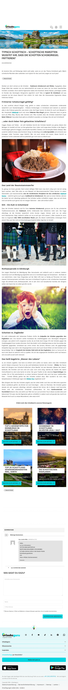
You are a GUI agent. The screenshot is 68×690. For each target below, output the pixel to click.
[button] (34, 660)
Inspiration (5, 650)
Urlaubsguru (6, 642)
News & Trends (7, 78)
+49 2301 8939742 (50, 676)
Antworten (22, 560)
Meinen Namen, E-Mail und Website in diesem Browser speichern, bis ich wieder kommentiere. (31, 611)
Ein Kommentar (7, 63)
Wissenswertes (7, 646)
